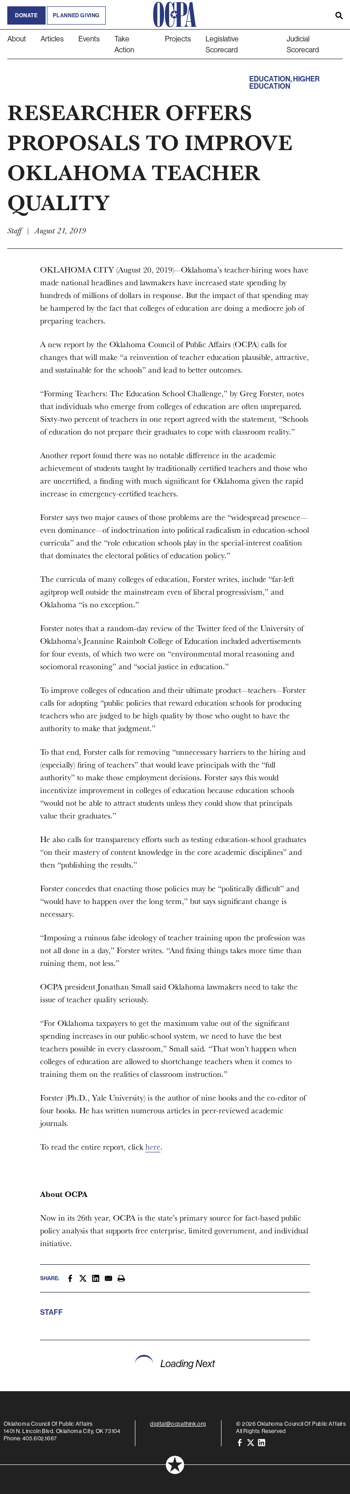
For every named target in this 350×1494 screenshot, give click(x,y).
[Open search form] (339, 14)
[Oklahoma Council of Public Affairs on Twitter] (250, 1441)
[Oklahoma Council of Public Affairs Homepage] (175, 14)
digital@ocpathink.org (178, 1423)
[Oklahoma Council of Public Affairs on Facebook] (239, 1441)
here (152, 1146)
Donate (26, 15)
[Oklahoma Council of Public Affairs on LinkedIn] (261, 1441)
